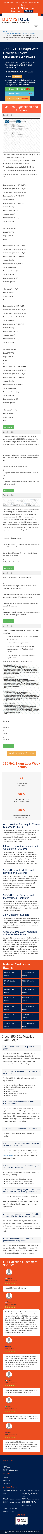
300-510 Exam (8, 1155)
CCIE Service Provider (28, 33)
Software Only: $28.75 (19, 94)
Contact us (7, 1477)
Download (17, 76)
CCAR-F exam (27, 1491)
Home (5, 31)
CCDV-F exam (8, 1502)
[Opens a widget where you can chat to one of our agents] (28, 1522)
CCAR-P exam (27, 1499)
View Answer (8, 427)
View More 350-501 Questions (21, 753)
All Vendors (7, 1467)
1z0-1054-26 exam (10, 1491)
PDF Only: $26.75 (17, 99)
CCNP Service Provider (12, 33)
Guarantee (7, 1483)
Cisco (11, 31)
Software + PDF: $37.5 (19, 89)
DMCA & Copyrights (10, 1470)
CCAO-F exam (8, 1499)
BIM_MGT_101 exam (29, 1494)
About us (6, 1480)
